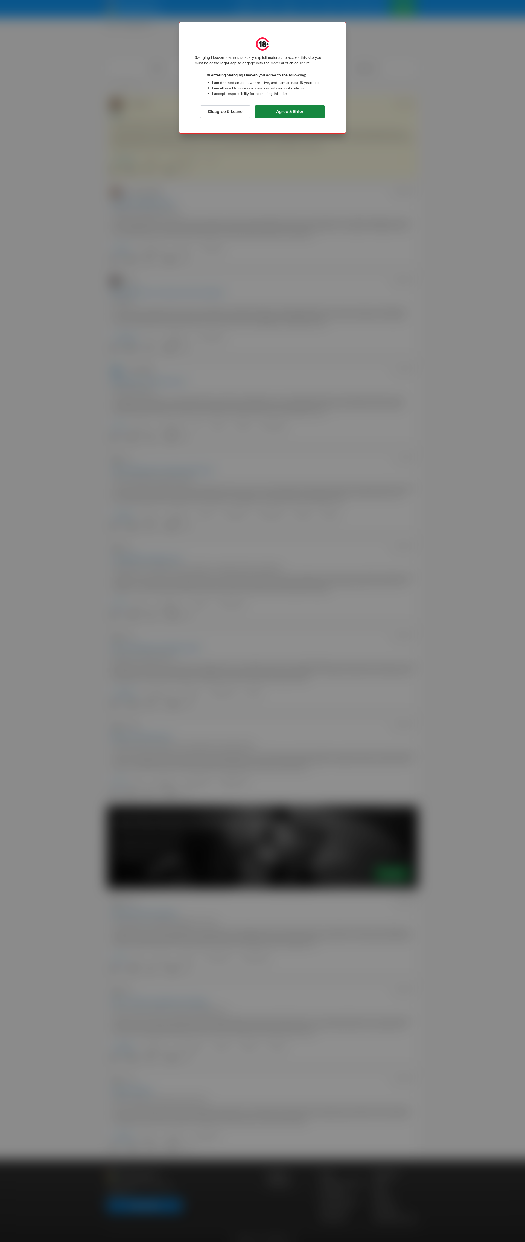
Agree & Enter (290, 111)
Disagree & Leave (225, 111)
